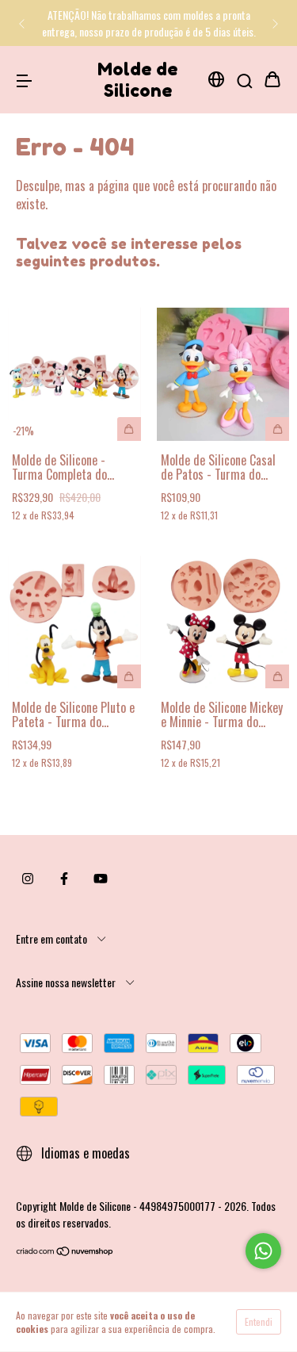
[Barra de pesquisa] (245, 79)
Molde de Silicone (137, 80)
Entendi (258, 1321)
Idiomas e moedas (84, 1152)
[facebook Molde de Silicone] (64, 878)
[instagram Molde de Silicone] (28, 878)
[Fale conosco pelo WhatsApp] (263, 1251)
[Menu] (24, 79)
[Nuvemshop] (65, 1251)
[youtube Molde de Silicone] (100, 878)
